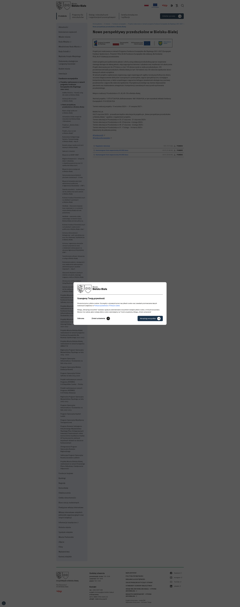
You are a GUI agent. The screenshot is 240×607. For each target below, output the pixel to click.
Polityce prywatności (101, 306)
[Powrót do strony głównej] (120, 289)
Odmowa (80, 318)
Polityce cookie (114, 306)
